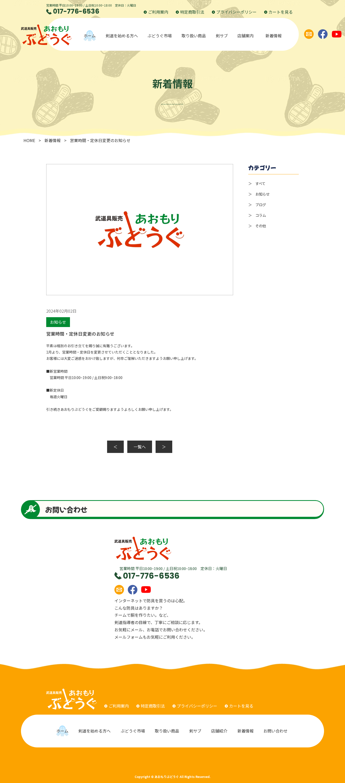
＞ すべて (256, 183)
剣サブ (222, 36)
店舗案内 (246, 36)
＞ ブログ (257, 204)
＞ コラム (257, 215)
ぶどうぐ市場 (159, 36)
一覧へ (140, 447)
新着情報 (273, 36)
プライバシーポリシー (236, 12)
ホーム (90, 36)
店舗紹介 (219, 731)
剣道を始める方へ (122, 36)
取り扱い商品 (194, 36)
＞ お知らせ (258, 194)
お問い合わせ (276, 731)
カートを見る (280, 12)
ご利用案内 (158, 12)
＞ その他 (257, 225)
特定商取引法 (192, 12)
